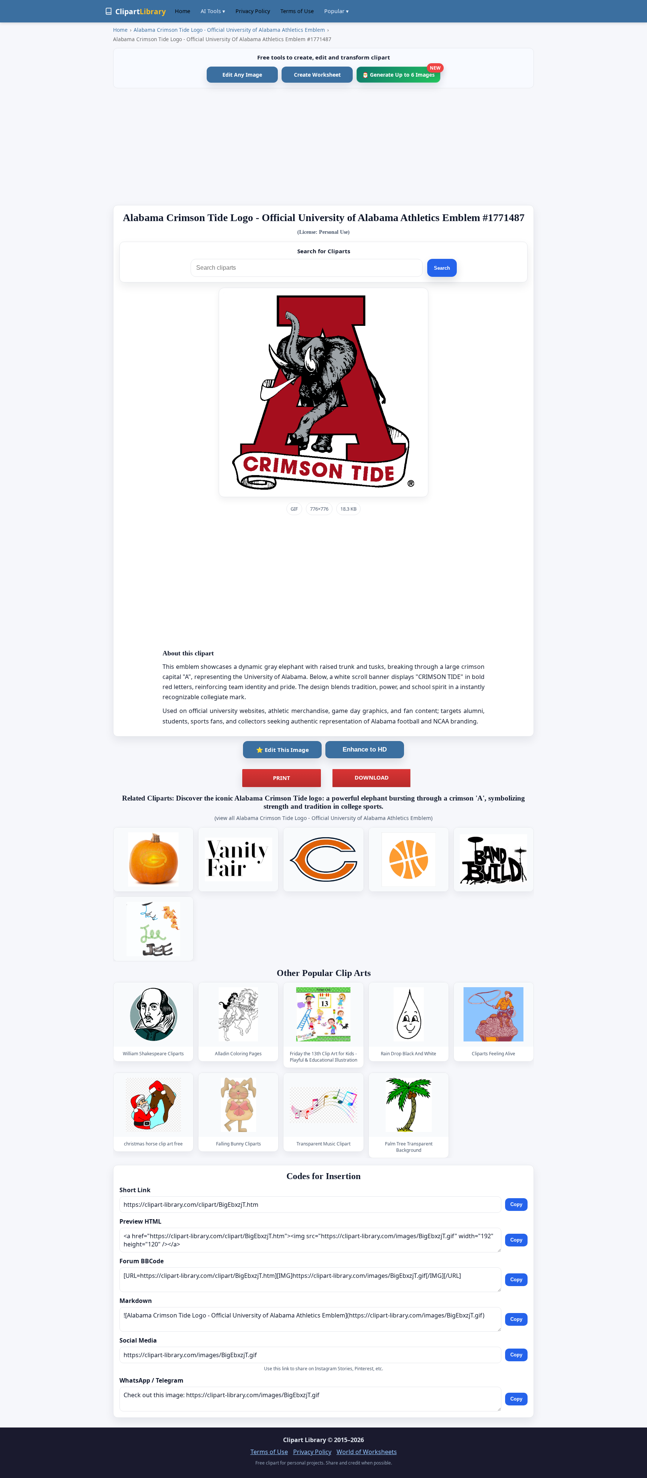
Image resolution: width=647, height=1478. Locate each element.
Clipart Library (304, 1440)
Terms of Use (297, 11)
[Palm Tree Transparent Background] (408, 1105)
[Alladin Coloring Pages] (238, 1014)
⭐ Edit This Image (282, 749)
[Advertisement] (323, 146)
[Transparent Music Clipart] (323, 1105)
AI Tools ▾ (213, 11)
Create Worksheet (317, 74)
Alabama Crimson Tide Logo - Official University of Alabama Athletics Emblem (229, 29)
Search (442, 268)
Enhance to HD (365, 749)
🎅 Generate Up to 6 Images (401, 72)
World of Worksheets (367, 1452)
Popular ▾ (336, 11)
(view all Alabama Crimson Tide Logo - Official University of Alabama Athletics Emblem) (323, 817)
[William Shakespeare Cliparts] (153, 1014)
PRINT (281, 777)
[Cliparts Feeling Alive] (493, 1014)
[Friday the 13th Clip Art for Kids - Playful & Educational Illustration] (323, 1014)
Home (182, 11)
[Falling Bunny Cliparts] (238, 1105)
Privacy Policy (253, 11)
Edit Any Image (242, 74)
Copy (516, 1205)
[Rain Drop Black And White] (408, 1014)
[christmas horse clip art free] (153, 1105)
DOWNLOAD (372, 777)
